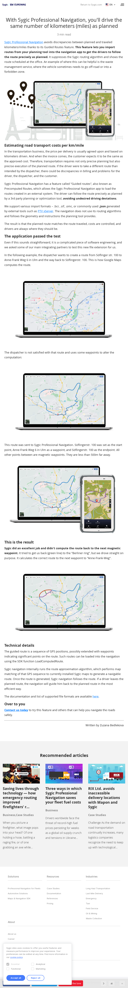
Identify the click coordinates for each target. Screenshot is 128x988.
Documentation (54, 893)
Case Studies (53, 888)
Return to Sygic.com (91, 4)
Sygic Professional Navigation (23, 42)
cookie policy (16, 957)
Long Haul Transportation (98, 888)
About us (12, 934)
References (52, 898)
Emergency (91, 898)
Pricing (50, 903)
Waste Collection (94, 918)
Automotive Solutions (18, 893)
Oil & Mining (91, 913)
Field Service (92, 908)
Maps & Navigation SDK (19, 898)
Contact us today (16, 710)
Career (11, 939)
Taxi (88, 903)
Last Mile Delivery (94, 893)
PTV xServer (45, 211)
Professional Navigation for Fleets (24, 888)
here (95, 696)
